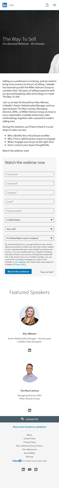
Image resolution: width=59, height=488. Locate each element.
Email (8, 198)
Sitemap (29, 456)
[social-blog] (36, 469)
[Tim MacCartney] (29, 410)
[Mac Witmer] (29, 350)
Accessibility (29, 453)
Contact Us (31, 419)
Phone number (11, 207)
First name (10, 170)
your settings (20, 262)
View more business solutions (29, 427)
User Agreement (29, 449)
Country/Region (12, 216)
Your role (9, 225)
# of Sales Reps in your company (19, 234)
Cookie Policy (29, 438)
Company (9, 188)
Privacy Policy (20, 264)
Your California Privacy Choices (29, 445)
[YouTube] (29, 469)
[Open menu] (54, 5)
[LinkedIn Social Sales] (23, 469)
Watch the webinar (18, 271)
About (29, 435)
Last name (10, 179)
